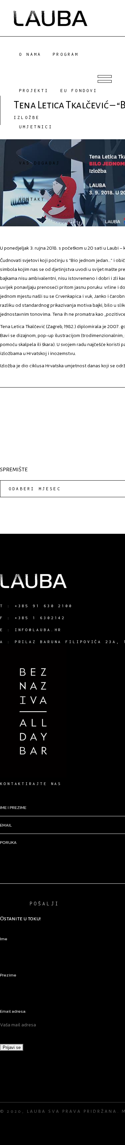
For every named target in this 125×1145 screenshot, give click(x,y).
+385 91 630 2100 (44, 606)
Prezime (8, 975)
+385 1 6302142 (40, 618)
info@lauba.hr (38, 630)
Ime (3, 939)
